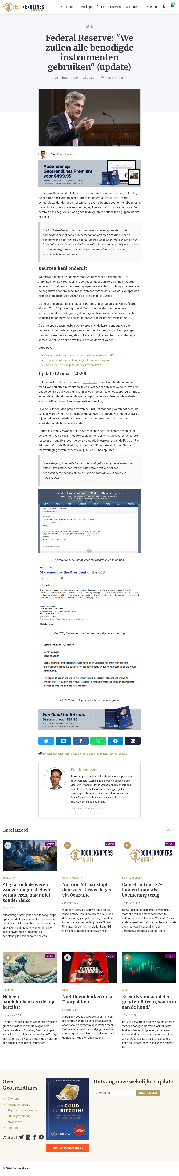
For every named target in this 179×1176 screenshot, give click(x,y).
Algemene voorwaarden (23, 1110)
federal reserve (108, 753)
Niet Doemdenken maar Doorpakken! (88, 999)
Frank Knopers (65, 154)
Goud (65, 990)
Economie (9, 877)
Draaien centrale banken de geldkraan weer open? (77, 360)
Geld (89, 26)
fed (97, 753)
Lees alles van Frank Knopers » (88, 808)
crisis (92, 753)
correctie (83, 753)
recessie (122, 753)
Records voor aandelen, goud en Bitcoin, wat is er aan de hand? (149, 1002)
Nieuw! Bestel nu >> (67, 1148)
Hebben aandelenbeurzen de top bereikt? (28, 1002)
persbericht (111, 198)
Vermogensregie (18, 1104)
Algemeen (9, 990)
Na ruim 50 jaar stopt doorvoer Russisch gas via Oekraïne (86, 890)
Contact (12, 1128)
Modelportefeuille (93, 7)
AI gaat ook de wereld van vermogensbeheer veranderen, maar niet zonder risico (27, 892)
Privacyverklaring (19, 1116)
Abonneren (133, 7)
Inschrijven (148, 1093)
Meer (170, 830)
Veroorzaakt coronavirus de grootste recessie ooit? (79, 355)
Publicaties (67, 7)
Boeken (115, 7)
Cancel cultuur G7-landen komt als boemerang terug (142, 890)
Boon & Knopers (72, 877)
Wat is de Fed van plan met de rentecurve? (73, 365)
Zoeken (151, 7)
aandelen (47, 753)
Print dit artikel (113, 77)
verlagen (108, 435)
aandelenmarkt (61, 753)
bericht (63, 401)
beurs (74, 753)
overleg (68, 413)
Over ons (13, 1098)
